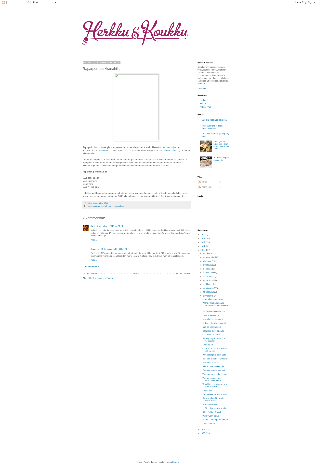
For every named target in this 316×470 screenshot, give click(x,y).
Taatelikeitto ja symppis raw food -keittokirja (214, 385)
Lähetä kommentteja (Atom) (100, 278)
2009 (203, 429)
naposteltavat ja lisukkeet (103, 206)
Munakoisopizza (209, 404)
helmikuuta (208, 292)
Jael (92, 226)
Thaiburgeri (207, 345)
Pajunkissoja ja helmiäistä (214, 355)
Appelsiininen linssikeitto (213, 312)
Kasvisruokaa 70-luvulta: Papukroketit (213, 399)
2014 (203, 234)
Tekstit (204, 182)
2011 (203, 246)
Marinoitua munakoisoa (213, 299)
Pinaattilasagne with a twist (214, 394)
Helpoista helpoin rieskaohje (221, 159)
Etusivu (136, 273)
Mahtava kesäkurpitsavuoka (214, 120)
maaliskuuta (208, 288)
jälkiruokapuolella (171, 150)
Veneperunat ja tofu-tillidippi (214, 374)
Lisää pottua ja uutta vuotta (214, 408)
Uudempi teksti (90, 273)
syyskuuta (207, 265)
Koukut (203, 103)
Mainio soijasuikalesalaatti (214, 323)
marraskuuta (208, 257)
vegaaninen (119, 206)
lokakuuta (207, 261)
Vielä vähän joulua (210, 416)
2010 (203, 250)
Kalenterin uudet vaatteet (213, 370)
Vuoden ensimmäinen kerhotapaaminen (212, 379)
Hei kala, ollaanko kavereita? (215, 359)
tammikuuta (208, 296)
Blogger (175, 462)
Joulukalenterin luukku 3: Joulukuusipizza (213, 127)
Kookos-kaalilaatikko (211, 327)
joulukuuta (208, 253)
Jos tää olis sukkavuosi (212, 319)
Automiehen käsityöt (211, 362)
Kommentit (206, 187)
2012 (203, 242)
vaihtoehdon (104, 150)
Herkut (203, 100)
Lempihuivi (207, 390)
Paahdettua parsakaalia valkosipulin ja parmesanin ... (215, 305)
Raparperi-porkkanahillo (213, 331)
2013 (203, 238)
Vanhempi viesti (183, 273)
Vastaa (94, 240)
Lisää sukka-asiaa (210, 315)
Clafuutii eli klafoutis (211, 335)
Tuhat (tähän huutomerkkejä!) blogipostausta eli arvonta (221, 145)
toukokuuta (208, 280)
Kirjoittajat (202, 88)
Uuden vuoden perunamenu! (215, 420)
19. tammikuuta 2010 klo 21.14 (109, 226)
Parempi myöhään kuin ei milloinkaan (213, 339)
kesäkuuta (207, 276)
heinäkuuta (208, 272)
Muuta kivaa (205, 107)
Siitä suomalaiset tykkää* (213, 366)
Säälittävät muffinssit (211, 412)
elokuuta (207, 269)
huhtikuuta (208, 284)
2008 (203, 433)
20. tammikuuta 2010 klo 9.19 (114, 249)
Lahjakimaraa (208, 424)
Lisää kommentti (91, 267)
